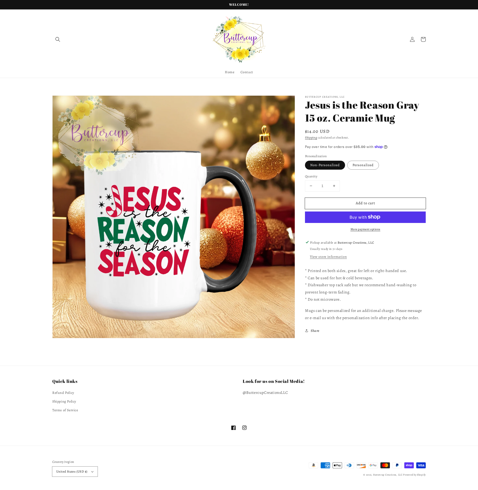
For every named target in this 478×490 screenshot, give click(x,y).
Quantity (311, 176)
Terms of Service (65, 410)
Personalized (363, 165)
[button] (57, 39)
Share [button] (315, 330)
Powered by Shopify (414, 474)
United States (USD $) (71, 471)
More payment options (365, 229)
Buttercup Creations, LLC (388, 474)
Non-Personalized (325, 165)
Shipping (311, 138)
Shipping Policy (64, 401)
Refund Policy (63, 392)
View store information (328, 256)
